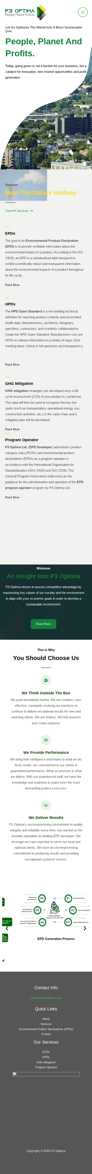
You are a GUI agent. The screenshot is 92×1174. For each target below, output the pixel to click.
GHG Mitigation (46, 1062)
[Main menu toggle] (83, 12)
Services (46, 1024)
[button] (7, 928)
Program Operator (46, 1067)
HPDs (46, 1057)
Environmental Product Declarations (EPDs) (46, 1029)
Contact (46, 1034)
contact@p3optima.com (46, 997)
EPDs (46, 1052)
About (46, 1018)
